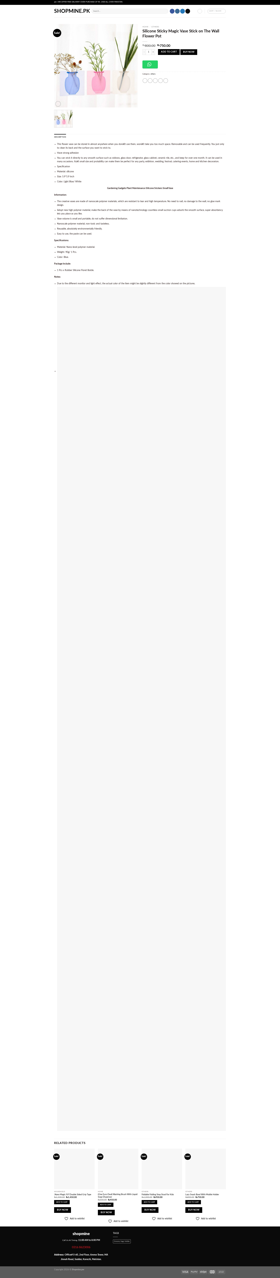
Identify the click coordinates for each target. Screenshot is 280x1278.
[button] (150, 64)
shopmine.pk (67, 11)
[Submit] (165, 11)
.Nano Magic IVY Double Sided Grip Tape (72, 1195)
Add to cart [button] (62, 1202)
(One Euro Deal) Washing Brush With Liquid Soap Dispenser (117, 1195)
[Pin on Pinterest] (160, 80)
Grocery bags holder (122, 1241)
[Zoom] (58, 104)
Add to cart (169, 52)
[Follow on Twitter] (182, 11)
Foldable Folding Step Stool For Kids (158, 1195)
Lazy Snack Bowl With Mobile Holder (202, 1195)
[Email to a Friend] (155, 80)
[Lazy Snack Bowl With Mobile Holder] (205, 1169)
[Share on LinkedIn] (165, 80)
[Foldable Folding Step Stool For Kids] (162, 1169)
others (155, 27)
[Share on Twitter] (150, 80)
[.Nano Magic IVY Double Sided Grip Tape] (74, 1169)
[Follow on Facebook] (172, 11)
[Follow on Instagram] (177, 11)
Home (145, 27)
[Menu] (87, 11)
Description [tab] (60, 137)
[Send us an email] (187, 11)
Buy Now (188, 52)
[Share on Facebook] (145, 80)
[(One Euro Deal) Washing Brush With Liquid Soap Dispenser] (118, 1169)
